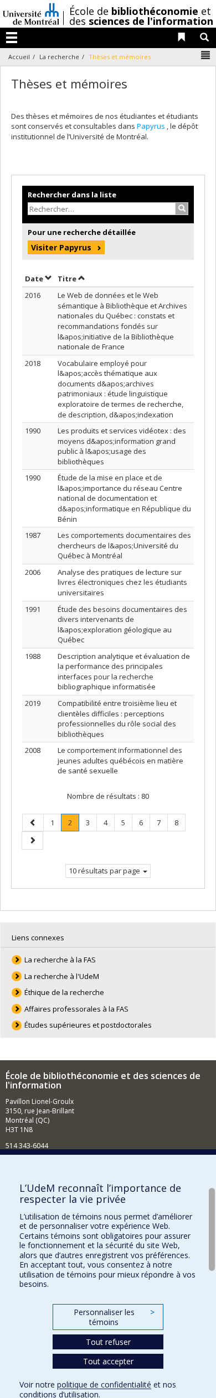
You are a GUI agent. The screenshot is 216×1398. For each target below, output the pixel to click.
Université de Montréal (31, 14)
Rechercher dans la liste (72, 195)
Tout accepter (108, 1361)
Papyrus (152, 126)
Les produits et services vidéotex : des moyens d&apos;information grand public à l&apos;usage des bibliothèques (122, 446)
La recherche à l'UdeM (61, 976)
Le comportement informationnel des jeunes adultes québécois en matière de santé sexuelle (120, 760)
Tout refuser (108, 1342)
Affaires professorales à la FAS (76, 1009)
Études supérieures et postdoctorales (88, 1025)
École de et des (141, 16)
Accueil (19, 57)
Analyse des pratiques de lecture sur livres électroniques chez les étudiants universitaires (122, 582)
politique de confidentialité (104, 1384)
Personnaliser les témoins (114, 1317)
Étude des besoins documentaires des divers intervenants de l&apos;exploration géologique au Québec (122, 624)
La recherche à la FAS (60, 960)
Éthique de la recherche (64, 992)
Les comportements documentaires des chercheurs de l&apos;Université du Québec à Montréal (124, 545)
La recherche (59, 57)
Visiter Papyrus (61, 247)
